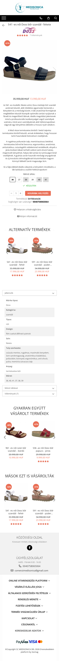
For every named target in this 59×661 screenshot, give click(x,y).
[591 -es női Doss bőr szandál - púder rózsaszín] (42, 248)
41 (46, 179)
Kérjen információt (28, 216)
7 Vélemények (36, 35)
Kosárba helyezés (38, 193)
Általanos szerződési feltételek (28, 593)
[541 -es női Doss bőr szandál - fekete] (29, 67)
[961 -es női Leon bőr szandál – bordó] (16, 433)
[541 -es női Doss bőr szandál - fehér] (17, 248)
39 (32, 179)
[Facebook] (29, 547)
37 (19, 179)
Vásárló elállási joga (28, 586)
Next (54, 70)
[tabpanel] (29, 67)
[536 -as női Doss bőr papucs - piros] (43, 433)
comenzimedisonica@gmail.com (31, 570)
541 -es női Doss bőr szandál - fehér (17, 263)
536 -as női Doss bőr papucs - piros (43, 449)
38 (26, 179)
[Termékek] (4, 19)
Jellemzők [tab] (9, 293)
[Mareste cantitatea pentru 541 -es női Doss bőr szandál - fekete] (20, 193)
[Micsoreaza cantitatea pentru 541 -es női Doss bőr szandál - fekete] (11, 193)
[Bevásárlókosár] (48, 18)
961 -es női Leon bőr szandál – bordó (16, 449)
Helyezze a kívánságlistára (28, 209)
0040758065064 (31, 566)
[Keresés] (55, 18)
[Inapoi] (2, 25)
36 (12, 179)
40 (39, 179)
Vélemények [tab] (11, 393)
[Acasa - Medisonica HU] (29, 7)
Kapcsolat (28, 618)
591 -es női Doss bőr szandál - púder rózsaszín (42, 263)
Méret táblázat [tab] (11, 388)
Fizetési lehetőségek (28, 605)
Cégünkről (28, 624)
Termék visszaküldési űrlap (28, 611)
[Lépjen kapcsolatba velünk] (41, 18)
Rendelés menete (28, 599)
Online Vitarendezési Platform (28, 580)
